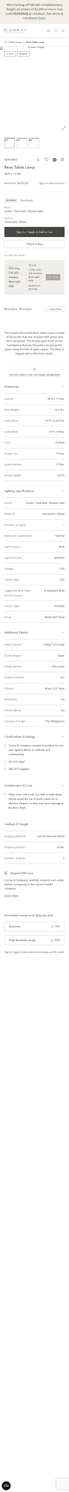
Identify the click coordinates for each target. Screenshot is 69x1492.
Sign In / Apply (12, 952)
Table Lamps (15, 42)
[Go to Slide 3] (34, 143)
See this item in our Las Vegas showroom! (34, 374)
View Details (26, 200)
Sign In (42, 183)
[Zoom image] (64, 128)
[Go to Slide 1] (9, 143)
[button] (34, 90)
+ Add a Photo (54, 309)
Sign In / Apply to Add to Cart (35, 232)
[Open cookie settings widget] (6, 1485)
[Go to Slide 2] (22, 143)
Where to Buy (34, 244)
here (42, 18)
